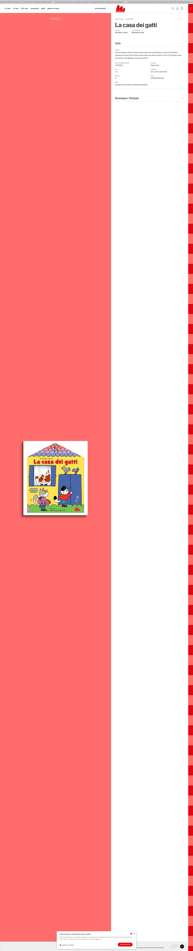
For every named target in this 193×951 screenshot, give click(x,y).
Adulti (43, 8)
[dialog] (96, 940)
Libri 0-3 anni (119, 19)
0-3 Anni (8, 8)
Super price (130, 19)
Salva (179, 19)
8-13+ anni (24, 8)
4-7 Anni (15, 8)
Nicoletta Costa (121, 33)
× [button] (134, 933)
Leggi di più (97, 939)
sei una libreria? (100, 8)
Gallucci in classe (53, 8)
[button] (67, 945)
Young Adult (34, 8)
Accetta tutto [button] (125, 944)
